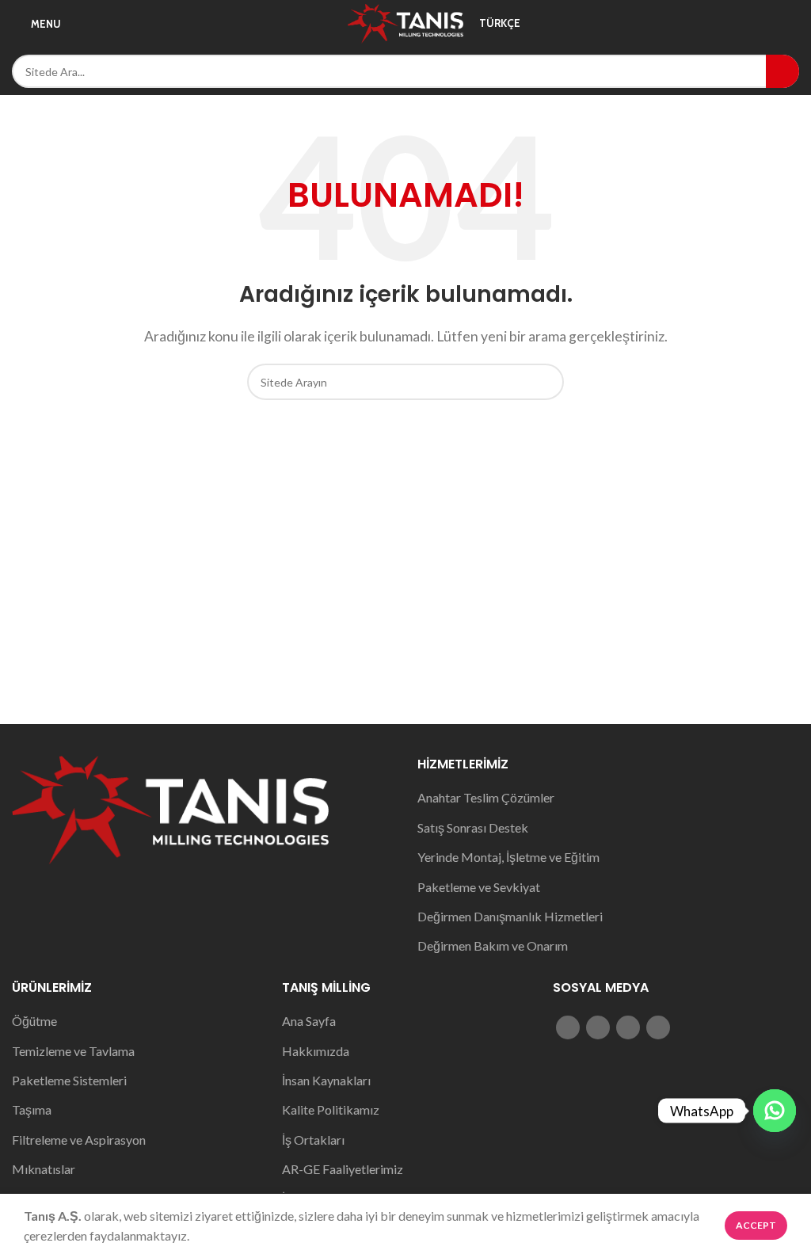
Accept (756, 1225)
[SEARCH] (782, 71)
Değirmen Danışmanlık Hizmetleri (510, 916)
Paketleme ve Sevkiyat (478, 886)
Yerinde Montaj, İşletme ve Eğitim (508, 856)
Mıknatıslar (43, 1168)
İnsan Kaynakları (326, 1080)
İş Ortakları (313, 1139)
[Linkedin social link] (658, 1027)
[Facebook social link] (568, 1027)
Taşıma (31, 1109)
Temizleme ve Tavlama (73, 1050)
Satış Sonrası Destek (472, 827)
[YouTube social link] (628, 1027)
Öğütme (34, 1020)
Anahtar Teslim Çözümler (485, 797)
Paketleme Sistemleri (69, 1080)
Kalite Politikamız (330, 1109)
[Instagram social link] (598, 1027)
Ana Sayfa (309, 1020)
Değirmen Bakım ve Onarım (492, 945)
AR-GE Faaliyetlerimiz (342, 1168)
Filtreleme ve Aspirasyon (79, 1139)
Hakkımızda (315, 1050)
